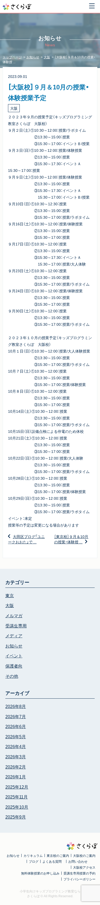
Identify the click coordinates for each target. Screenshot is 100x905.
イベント (13, 655)
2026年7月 (15, 716)
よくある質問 (52, 861)
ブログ (33, 861)
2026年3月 (15, 756)
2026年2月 (15, 766)
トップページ (12, 57)
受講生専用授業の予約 (79, 873)
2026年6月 (15, 726)
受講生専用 (16, 625)
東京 (9, 595)
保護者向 (13, 665)
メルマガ (13, 615)
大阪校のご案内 (84, 855)
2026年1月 (15, 776)
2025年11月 (16, 796)
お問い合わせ (77, 861)
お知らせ (32, 57)
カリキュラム (33, 855)
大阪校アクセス (84, 867)
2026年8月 (15, 706)
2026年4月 (15, 746)
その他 (11, 676)
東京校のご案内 (58, 855)
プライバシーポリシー (79, 879)
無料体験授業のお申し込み (40, 873)
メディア (13, 635)
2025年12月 (16, 786)
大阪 (47, 57)
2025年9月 (15, 816)
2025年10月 (16, 807)
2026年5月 (15, 736)
